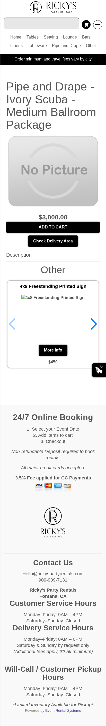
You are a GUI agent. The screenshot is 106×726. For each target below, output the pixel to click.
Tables (32, 37)
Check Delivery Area (53, 241)
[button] (93, 324)
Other (91, 45)
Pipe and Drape (66, 45)
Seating (51, 37)
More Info (53, 350)
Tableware (37, 45)
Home (15, 37)
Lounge (70, 37)
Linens (16, 45)
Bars (86, 37)
